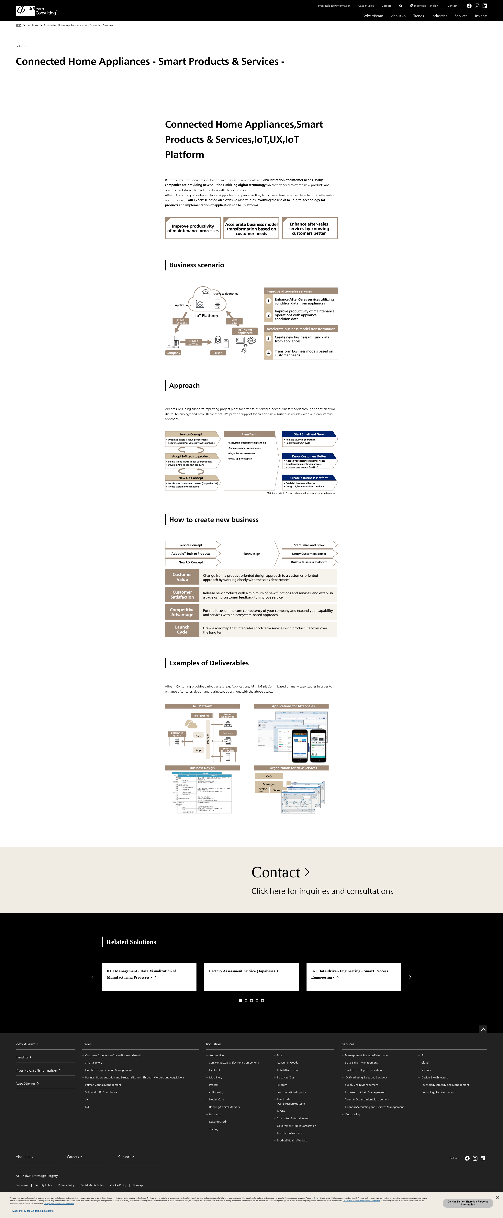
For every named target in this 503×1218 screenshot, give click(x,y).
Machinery (215, 1077)
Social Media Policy (92, 1185)
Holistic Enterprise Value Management (108, 1070)
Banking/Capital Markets (224, 1107)
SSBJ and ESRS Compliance (101, 1092)
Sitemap (138, 1185)
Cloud (425, 1062)
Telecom (282, 1085)
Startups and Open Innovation (363, 1070)
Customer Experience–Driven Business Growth (113, 1055)
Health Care (216, 1099)
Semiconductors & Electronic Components (234, 1062)
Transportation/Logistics (291, 1092)
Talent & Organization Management (367, 1099)
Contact (452, 5)
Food (280, 1055)
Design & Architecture (434, 1077)
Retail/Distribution (288, 1070)
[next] (410, 977)
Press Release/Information (334, 6)
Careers (386, 6)
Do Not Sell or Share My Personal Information (468, 1203)
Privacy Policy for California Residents (32, 1210)
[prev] (92, 977)
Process (213, 1085)
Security (426, 1070)
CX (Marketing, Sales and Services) (366, 1077)
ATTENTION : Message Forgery (37, 1175)
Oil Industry (216, 1092)
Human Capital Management (103, 1085)
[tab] (240, 1000)
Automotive (216, 1055)
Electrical (214, 1070)
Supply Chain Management (361, 1085)
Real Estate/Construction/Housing (291, 1101)
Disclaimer (22, 1185)
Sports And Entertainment (293, 1118)
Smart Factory (93, 1062)
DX (87, 1107)
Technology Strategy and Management (445, 1085)
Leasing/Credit (218, 1121)
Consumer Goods (287, 1062)
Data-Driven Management (361, 1062)
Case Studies (366, 6)
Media (281, 1111)
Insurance (215, 1114)
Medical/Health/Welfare (292, 1140)
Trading (213, 1129)
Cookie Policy (118, 1185)
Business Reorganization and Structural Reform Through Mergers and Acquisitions (134, 1077)
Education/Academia (290, 1133)
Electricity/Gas (285, 1077)
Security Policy (43, 1185)
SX (86, 1099)
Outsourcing (352, 1114)
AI (422, 1055)
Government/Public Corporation (296, 1126)
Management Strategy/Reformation (367, 1055)
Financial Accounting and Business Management (374, 1107)
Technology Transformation (437, 1092)
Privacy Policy (66, 1185)
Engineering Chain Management (365, 1092)
